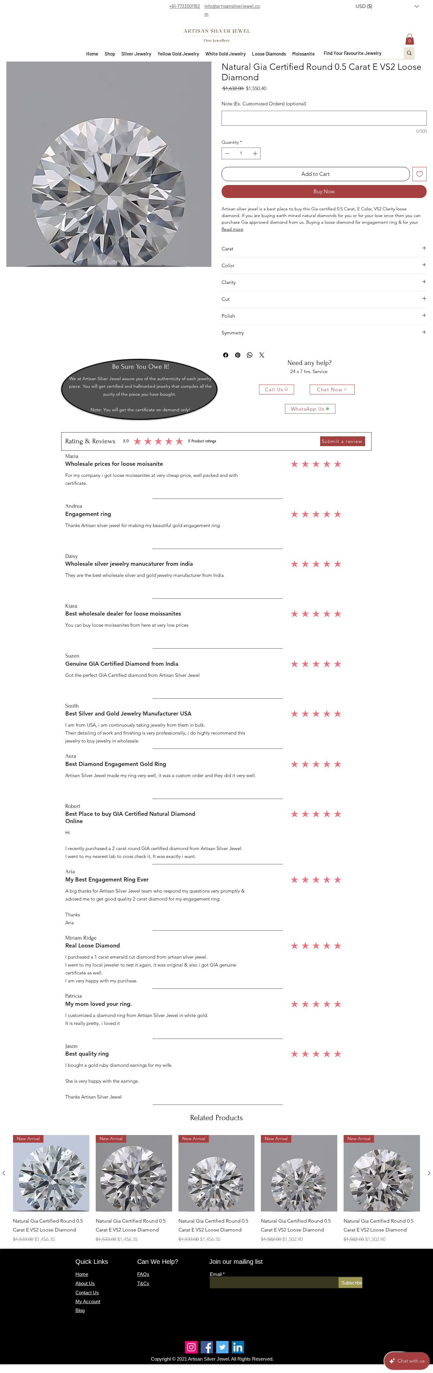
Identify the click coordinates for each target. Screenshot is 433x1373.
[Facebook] (207, 1347)
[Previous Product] (4, 1173)
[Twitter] (222, 1347)
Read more (232, 229)
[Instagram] (191, 1347)
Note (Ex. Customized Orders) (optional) (264, 104)
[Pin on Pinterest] (238, 355)
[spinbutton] (241, 153)
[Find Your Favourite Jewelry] (409, 53)
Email (216, 1274)
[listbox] (387, 6)
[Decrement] (226, 153)
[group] (216, 1189)
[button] (387, 6)
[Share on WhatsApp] (250, 355)
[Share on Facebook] (225, 355)
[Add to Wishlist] (419, 174)
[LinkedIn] (238, 1347)
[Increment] (256, 153)
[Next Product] (429, 1173)
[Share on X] (262, 355)
